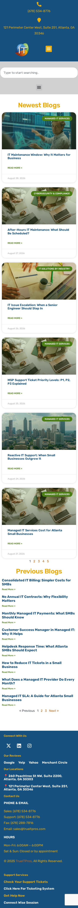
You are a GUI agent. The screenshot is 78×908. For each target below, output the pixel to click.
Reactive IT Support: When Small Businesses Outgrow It (31, 456)
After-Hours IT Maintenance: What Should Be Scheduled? (38, 231)
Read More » (15, 168)
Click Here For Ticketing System (29, 888)
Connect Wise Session (21, 902)
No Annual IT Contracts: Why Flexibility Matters (35, 599)
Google (9, 762)
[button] (49, 49)
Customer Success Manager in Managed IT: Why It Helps (38, 632)
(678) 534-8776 (24, 811)
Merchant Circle (54, 762)
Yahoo (33, 762)
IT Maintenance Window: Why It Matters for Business (39, 156)
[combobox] (39, 72)
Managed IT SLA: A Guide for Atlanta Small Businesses (37, 698)
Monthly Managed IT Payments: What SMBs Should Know (38, 615)
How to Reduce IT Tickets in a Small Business (32, 665)
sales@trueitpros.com (29, 829)
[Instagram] (29, 746)
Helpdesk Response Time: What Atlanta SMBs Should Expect (35, 648)
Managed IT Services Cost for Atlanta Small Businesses (35, 531)
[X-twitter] (8, 746)
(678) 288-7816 (22, 823)
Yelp (21, 762)
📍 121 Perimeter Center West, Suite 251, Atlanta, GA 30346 (36, 787)
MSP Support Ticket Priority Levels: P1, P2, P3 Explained (39, 381)
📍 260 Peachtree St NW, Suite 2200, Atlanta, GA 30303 (33, 777)
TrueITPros (24, 861)
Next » (54, 711)
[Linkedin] (19, 746)
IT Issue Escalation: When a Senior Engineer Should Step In (33, 306)
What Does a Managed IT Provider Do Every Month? (38, 681)
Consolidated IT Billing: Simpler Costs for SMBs (36, 582)
